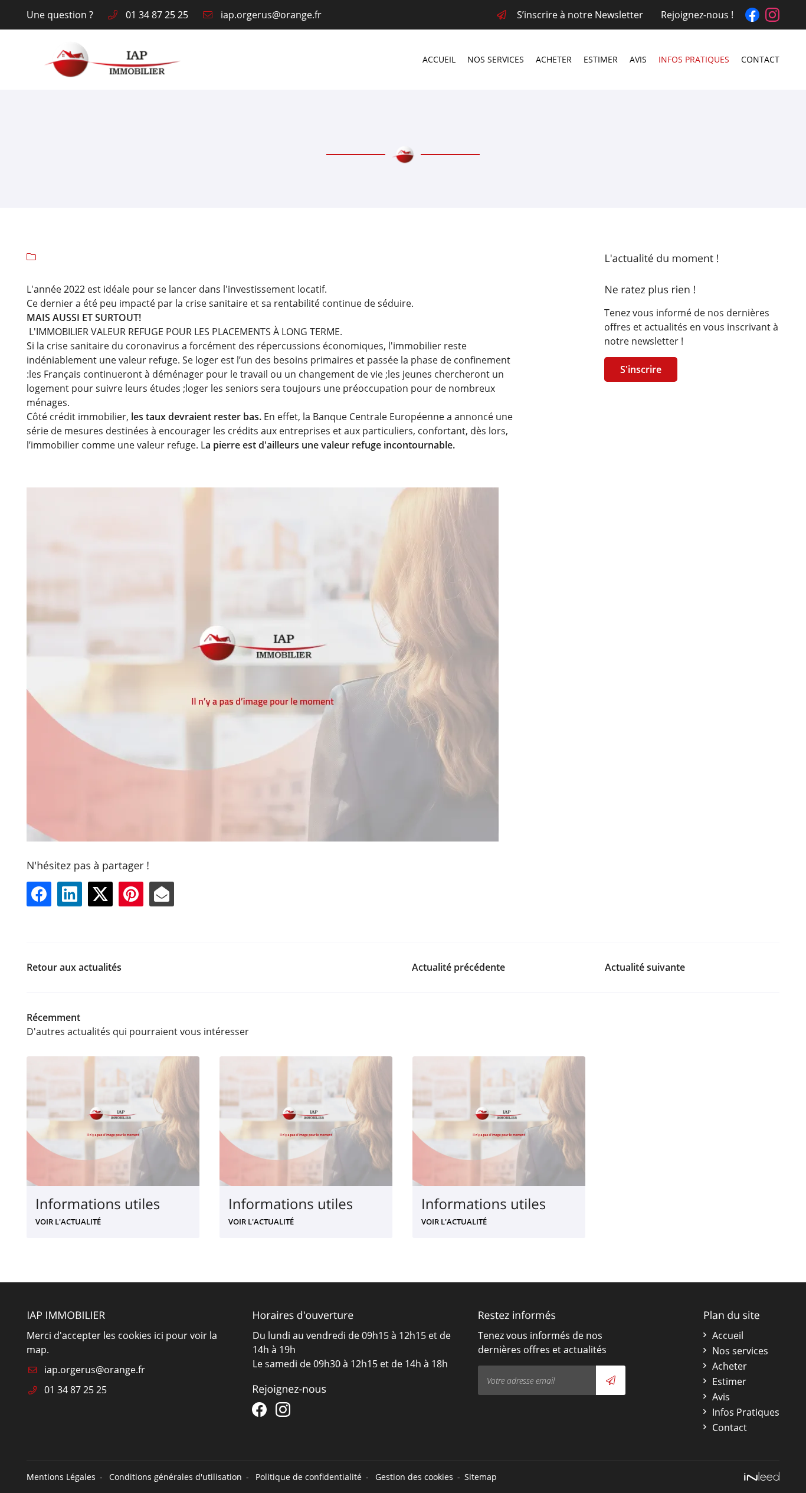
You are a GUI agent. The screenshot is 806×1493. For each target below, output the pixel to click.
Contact (760, 59)
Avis (638, 59)
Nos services (495, 59)
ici (158, 1335)
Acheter (554, 59)
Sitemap (480, 1476)
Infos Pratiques (693, 59)
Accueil (439, 59)
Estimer (601, 59)
